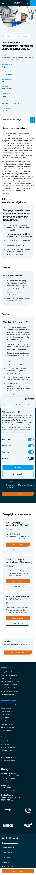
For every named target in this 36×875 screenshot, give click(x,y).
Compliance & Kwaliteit (8, 760)
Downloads (5, 862)
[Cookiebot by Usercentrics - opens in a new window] (25, 399)
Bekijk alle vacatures (7, 694)
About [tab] (29, 405)
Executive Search (6, 751)
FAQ (2, 754)
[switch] (31, 445)
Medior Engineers (7, 711)
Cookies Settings (7, 852)
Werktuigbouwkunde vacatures (11, 681)
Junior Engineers (6, 708)
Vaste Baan (5, 721)
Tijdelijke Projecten (7, 724)
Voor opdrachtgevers (8, 747)
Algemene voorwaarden (10, 843)
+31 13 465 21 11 (6, 802)
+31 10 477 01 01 (6, 781)
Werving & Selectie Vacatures (10, 688)
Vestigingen (5, 744)
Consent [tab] (7, 405)
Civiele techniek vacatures (9, 691)
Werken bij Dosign (6, 757)
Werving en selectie (7, 727)
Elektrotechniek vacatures (9, 685)
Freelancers (5, 718)
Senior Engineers (6, 714)
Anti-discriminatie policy (10, 867)
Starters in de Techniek (8, 705)
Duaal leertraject (6, 730)
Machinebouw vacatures (9, 675)
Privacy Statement (8, 848)
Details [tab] (18, 405)
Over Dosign (5, 741)
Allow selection (18, 474)
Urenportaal (6, 857)
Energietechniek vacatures (10, 672)
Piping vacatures (6, 678)
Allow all (18, 467)
